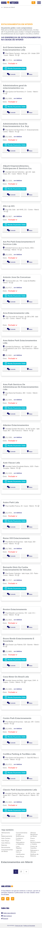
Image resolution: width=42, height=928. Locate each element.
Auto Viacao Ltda (11, 462)
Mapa (30, 74)
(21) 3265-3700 (10, 689)
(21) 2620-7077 (10, 620)
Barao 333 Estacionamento (16, 538)
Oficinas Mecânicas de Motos (34, 834)
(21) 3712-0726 (10, 764)
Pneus (32, 838)
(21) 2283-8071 (10, 437)
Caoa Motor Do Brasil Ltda (16, 676)
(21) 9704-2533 (10, 513)
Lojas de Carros (19, 851)
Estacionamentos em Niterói (17, 862)
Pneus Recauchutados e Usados (35, 842)
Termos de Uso (19, 925)
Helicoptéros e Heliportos (20, 843)
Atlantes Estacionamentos (16, 425)
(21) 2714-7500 (10, 60)
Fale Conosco (7, 916)
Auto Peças (5, 840)
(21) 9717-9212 (10, 288)
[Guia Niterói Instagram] (13, 899)
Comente (12, 74)
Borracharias (5, 847)
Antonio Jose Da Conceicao (17, 277)
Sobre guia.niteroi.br (9, 913)
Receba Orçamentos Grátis (16, 68)
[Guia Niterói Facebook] (3, 899)
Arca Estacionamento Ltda (16, 313)
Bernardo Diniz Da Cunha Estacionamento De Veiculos (17, 568)
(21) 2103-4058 (10, 181)
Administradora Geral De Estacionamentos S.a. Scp (16, 125)
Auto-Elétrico (5, 843)
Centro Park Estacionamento (17, 718)
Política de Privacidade (29, 925)
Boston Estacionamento (15, 609)
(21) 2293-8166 (10, 255)
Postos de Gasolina (33, 847)
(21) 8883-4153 (10, 651)
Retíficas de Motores (34, 855)
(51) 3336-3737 (10, 98)
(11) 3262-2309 (10, 355)
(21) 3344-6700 (10, 400)
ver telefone (18, 60)
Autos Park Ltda (11, 502)
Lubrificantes (20, 854)
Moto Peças (20, 856)
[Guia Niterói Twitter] (8, 899)
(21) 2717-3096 (10, 580)
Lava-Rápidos (19, 847)
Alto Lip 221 (9, 206)
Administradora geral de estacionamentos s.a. (15, 86)
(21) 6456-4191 (10, 729)
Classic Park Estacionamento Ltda (20, 790)
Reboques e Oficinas (34, 851)
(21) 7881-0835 (10, 549)
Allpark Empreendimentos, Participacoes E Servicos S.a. (17, 167)
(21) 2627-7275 (10, 216)
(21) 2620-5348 (10, 802)
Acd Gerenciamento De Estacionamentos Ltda (14, 48)
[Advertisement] (21, 14)
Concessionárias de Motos (7, 850)
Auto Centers (5, 838)
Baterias (4, 845)
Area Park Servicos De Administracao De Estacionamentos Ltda (20, 386)
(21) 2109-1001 (10, 473)
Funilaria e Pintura (19, 839)
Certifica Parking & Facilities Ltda (19, 754)
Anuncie (5, 918)
